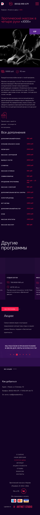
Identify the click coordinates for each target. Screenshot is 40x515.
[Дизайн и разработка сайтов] (21, 506)
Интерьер (20, 463)
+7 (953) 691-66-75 (26, 391)
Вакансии (20, 471)
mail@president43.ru (16, 394)
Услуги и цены (13, 10)
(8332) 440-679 (22, 4)
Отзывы (20, 468)
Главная (3, 10)
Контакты (20, 474)
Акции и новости (20, 465)
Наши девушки (20, 457)
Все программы (10, 309)
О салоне (20, 454)
